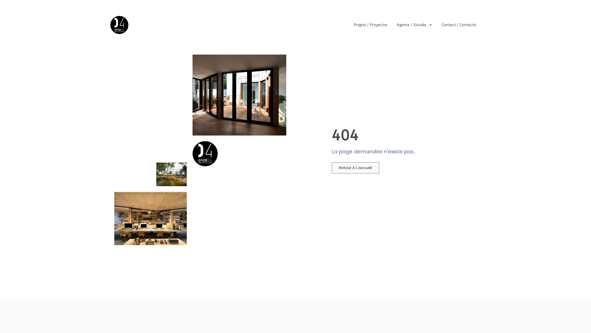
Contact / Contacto (459, 25)
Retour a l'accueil (355, 167)
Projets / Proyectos (370, 25)
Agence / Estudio (411, 25)
